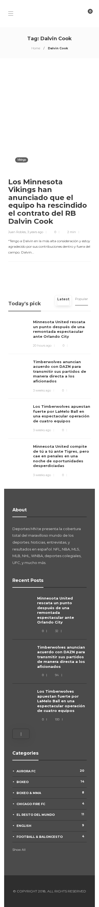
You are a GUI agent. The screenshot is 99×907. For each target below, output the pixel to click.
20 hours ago (42, 345)
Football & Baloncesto (50, 836)
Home (35, 48)
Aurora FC (50, 771)
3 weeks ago (42, 390)
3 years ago (35, 232)
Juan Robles (17, 232)
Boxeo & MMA (50, 792)
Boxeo (50, 781)
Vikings (21, 159)
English (50, 825)
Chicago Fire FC (50, 803)
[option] (49, 659)
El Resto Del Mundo (50, 814)
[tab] (63, 300)
